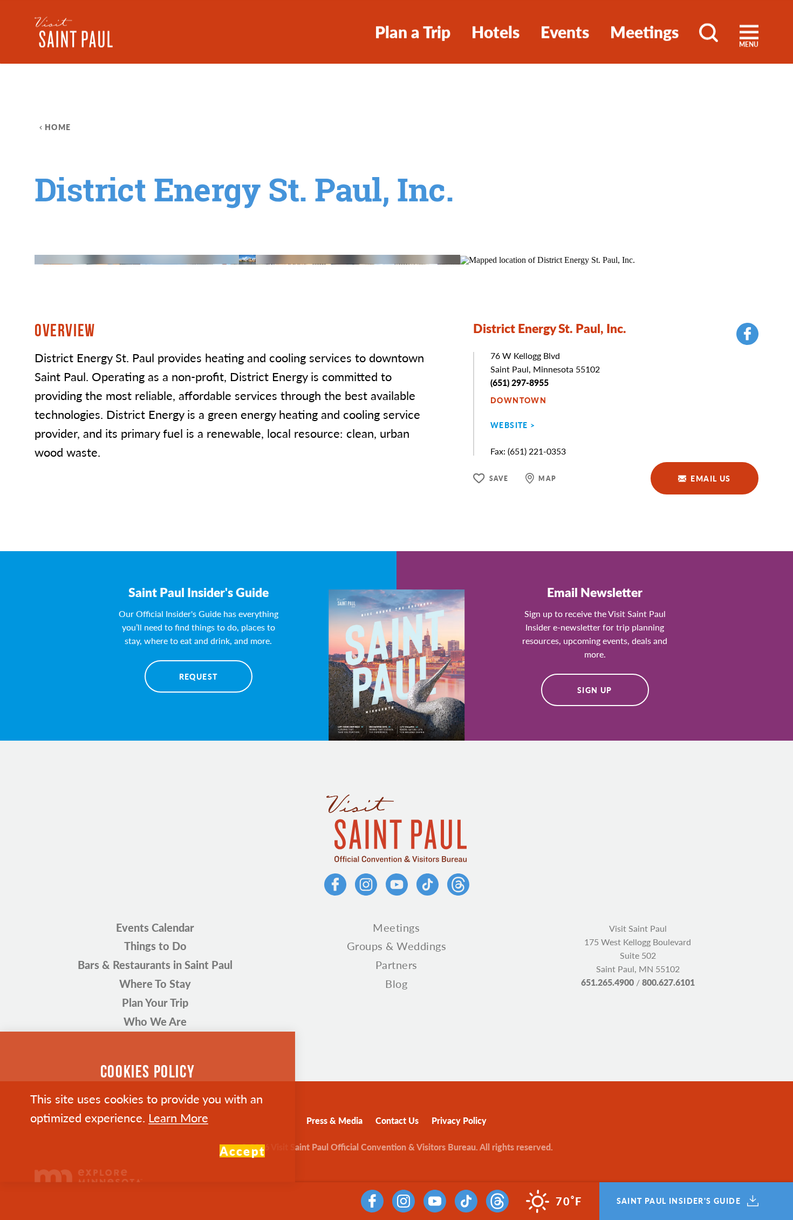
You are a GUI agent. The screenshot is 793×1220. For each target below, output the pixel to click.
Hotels (495, 32)
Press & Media (334, 1120)
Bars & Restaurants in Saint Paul (155, 964)
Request (198, 676)
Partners (396, 964)
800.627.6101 (668, 982)
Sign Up (594, 689)
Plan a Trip (412, 32)
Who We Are (155, 1021)
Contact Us (397, 1120)
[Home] (74, 32)
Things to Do (155, 945)
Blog (396, 983)
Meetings (644, 32)
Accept (242, 1150)
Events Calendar (155, 927)
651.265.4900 (607, 982)
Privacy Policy (459, 1120)
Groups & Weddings (397, 945)
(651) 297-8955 (519, 382)
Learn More (178, 1117)
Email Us (710, 478)
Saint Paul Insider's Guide (679, 1201)
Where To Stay (155, 983)
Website (509, 424)
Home (58, 126)
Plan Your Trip (155, 1002)
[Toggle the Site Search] (708, 32)
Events (565, 32)
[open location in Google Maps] (547, 258)
